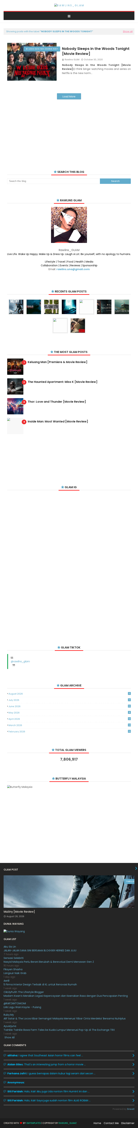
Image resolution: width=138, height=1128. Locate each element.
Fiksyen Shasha (13, 969)
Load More (69, 96)
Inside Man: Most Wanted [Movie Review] (58, 422)
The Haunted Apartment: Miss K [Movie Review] (62, 382)
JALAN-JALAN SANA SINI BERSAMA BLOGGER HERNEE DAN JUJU (40, 950)
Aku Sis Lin (10, 946)
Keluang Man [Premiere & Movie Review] (57, 362)
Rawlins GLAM (72, 59)
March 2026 (69, 725)
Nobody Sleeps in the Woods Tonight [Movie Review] (96, 51)
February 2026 (69, 731)
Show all (128, 31)
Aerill (6, 980)
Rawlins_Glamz (68, 1123)
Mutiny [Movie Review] (19, 912)
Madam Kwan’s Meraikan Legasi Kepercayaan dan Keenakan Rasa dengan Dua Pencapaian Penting (66, 996)
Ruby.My (9, 1015)
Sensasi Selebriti (14, 958)
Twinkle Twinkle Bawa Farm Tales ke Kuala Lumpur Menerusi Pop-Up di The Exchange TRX (59, 1030)
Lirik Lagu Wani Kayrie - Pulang (22, 1007)
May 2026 (69, 712)
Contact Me (111, 1123)
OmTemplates (33, 1123)
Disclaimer (127, 1123)
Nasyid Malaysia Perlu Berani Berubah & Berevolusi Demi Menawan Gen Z (49, 962)
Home (97, 1123)
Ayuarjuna (10, 1026)
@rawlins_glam (20, 661)
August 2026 (69, 693)
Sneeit (130, 1109)
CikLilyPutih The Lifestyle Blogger (24, 992)
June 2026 (69, 706)
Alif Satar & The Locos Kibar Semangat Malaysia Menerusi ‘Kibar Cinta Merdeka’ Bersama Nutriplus (65, 1018)
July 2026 (69, 700)
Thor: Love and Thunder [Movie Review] (57, 402)
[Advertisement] (69, 130)
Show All (9, 1037)
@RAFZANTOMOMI (15, 1003)
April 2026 (69, 719)
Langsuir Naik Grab (15, 973)
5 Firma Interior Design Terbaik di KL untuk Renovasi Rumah (40, 984)
